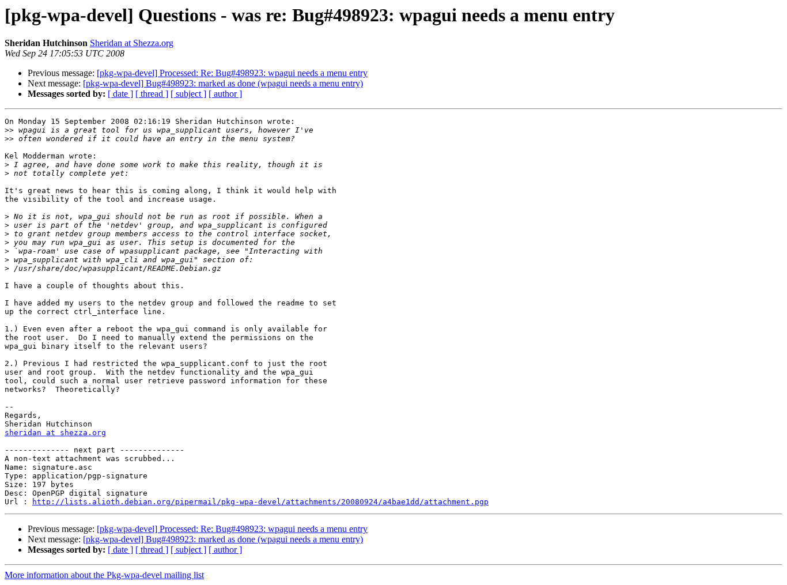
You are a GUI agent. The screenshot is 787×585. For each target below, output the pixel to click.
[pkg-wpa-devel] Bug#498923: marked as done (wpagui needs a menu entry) (223, 83)
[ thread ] (151, 94)
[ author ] (225, 94)
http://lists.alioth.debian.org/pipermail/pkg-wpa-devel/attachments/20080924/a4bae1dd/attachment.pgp (260, 501)
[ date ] (120, 94)
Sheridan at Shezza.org (131, 43)
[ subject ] (188, 94)
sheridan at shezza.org (55, 432)
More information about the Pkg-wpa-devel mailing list (104, 575)
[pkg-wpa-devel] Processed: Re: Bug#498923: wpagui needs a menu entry (232, 73)
